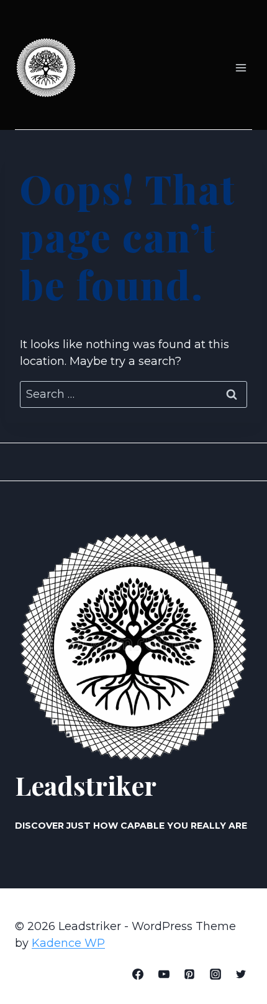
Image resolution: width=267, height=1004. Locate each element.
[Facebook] (138, 974)
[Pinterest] (189, 974)
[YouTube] (164, 974)
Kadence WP (68, 943)
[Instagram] (215, 974)
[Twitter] (241, 974)
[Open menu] (240, 68)
